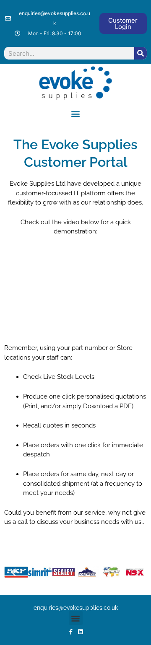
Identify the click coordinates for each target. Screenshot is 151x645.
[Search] (140, 53)
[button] (76, 114)
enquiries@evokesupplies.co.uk (76, 607)
